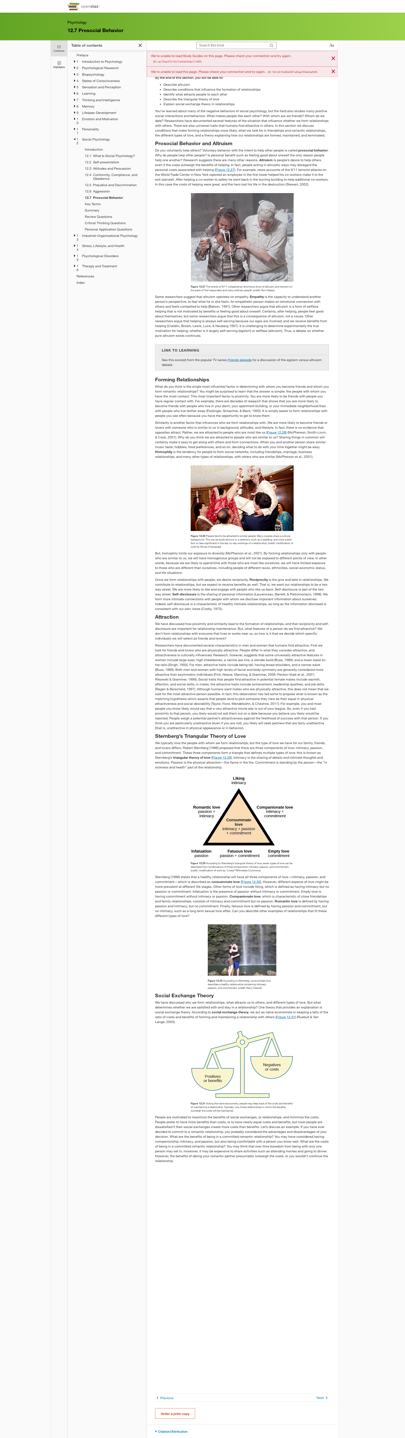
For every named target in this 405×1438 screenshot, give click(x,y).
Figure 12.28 (276, 432)
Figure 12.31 (285, 1017)
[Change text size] (332, 45)
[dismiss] (333, 58)
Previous (166, 1398)
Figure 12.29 (221, 757)
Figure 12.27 (225, 170)
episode (240, 360)
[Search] (271, 45)
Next (320, 1398)
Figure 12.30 (251, 882)
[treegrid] (107, 168)
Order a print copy (175, 1414)
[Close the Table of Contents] (140, 45)
